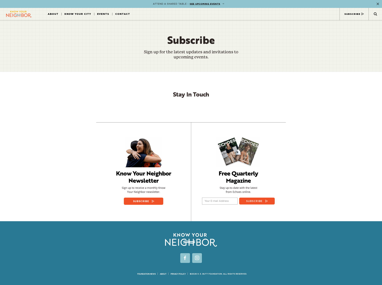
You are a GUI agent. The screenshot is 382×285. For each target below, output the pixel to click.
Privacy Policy (178, 274)
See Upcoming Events (205, 4)
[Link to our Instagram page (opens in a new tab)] (197, 258)
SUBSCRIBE (141, 201)
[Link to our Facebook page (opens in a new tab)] (185, 258)
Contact (122, 14)
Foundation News (146, 274)
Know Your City (77, 14)
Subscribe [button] (352, 14)
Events (103, 14)
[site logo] (18, 14)
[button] (378, 4)
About (53, 14)
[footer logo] (191, 240)
